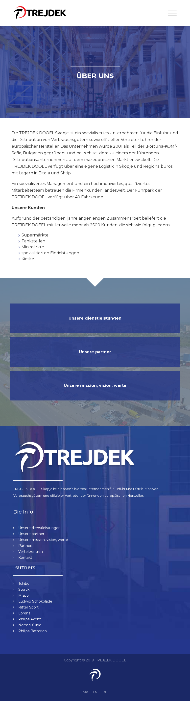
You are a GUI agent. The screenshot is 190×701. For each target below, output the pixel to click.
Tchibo (23, 583)
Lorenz (24, 613)
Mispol (23, 595)
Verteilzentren (30, 551)
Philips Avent (29, 619)
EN (95, 692)
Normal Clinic (29, 625)
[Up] (179, 695)
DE (104, 692)
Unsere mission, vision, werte (95, 385)
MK (85, 692)
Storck (23, 589)
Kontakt (25, 557)
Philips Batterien (32, 631)
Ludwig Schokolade (35, 601)
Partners (25, 545)
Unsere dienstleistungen (95, 318)
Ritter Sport (28, 607)
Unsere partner (95, 352)
